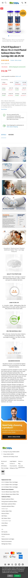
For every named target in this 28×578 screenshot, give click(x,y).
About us (20, 461)
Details (3, 134)
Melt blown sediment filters (9, 504)
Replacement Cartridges (8, 539)
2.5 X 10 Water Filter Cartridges (10, 482)
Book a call (18, 76)
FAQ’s (2, 463)
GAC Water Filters (6, 518)
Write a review (18, 60)
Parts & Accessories (7, 541)
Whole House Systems (8, 489)
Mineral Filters (5, 513)
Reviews (11, 134)
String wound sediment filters (9, 501)
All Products (4, 466)
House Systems (13, 466)
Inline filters (5, 523)
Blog (19, 463)
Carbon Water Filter (7, 511)
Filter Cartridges (4, 468)
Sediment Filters (6, 496)
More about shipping (12, 126)
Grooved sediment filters (8, 506)
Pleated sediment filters (8, 499)
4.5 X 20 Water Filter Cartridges (10, 487)
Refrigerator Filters (6, 544)
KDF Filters (4, 516)
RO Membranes (6, 534)
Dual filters (4, 525)
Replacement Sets (6, 479)
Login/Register (13, 461)
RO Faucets (4, 532)
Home (3, 38)
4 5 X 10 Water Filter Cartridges (10, 484)
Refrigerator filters (14, 468)
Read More (4, 109)
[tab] (3, 135)
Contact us (12, 463)
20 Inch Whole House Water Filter (10, 494)
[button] (8, 36)
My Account (4, 461)
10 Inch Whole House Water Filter (10, 492)
